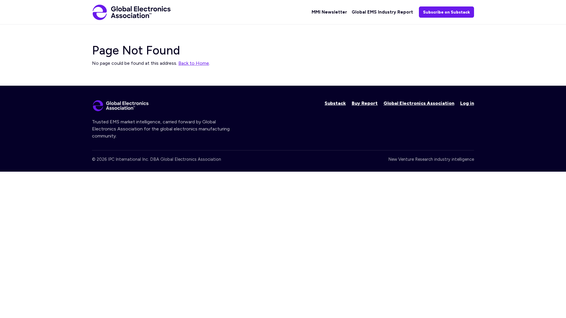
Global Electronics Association (419, 103)
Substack (335, 103)
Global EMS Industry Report (382, 12)
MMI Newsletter (329, 12)
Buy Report (365, 103)
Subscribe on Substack (446, 12)
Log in (467, 103)
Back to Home (193, 63)
